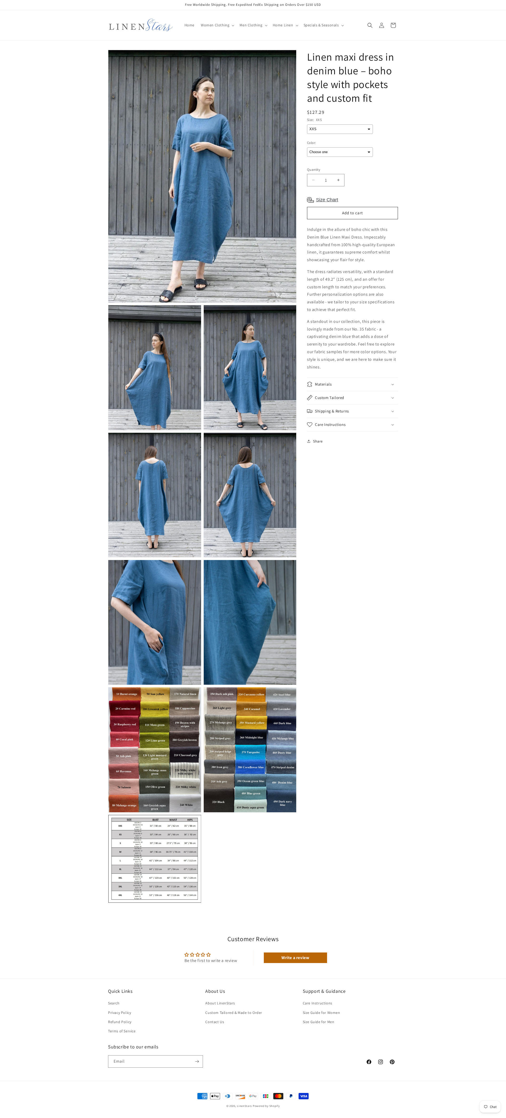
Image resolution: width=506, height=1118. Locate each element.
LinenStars (244, 1106)
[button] (217, 25)
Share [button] (318, 441)
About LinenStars (220, 1003)
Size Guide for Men (318, 1021)
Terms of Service (122, 1031)
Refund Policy (120, 1021)
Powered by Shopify (266, 1106)
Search (114, 1003)
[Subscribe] (197, 1061)
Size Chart (327, 199)
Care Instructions (317, 1003)
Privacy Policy (119, 1012)
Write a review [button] (295, 957)
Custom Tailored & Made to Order (233, 1012)
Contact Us (214, 1021)
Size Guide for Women (321, 1012)
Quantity (313, 169)
